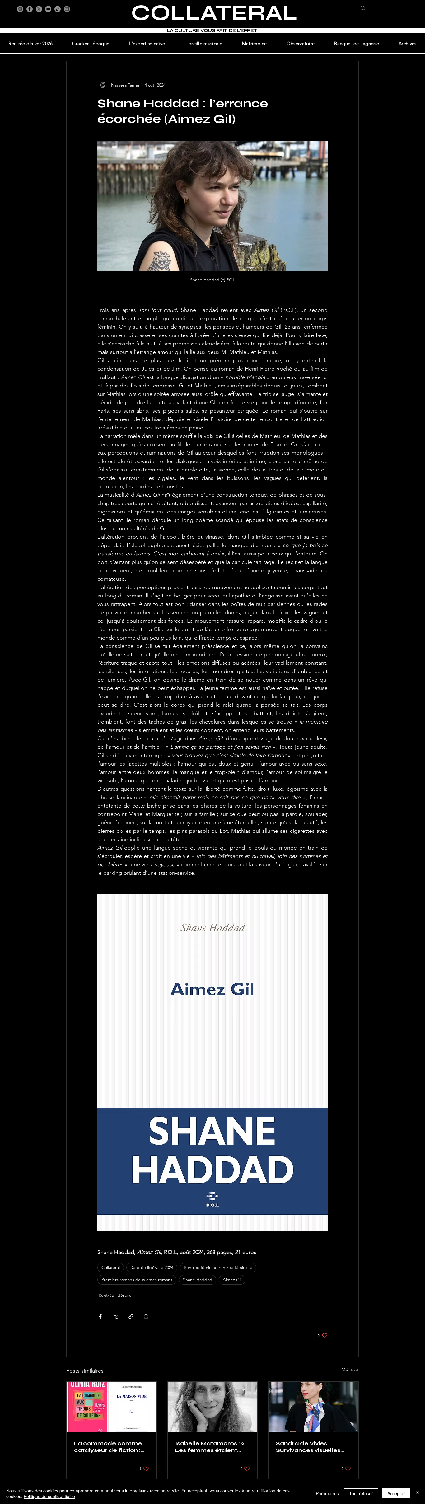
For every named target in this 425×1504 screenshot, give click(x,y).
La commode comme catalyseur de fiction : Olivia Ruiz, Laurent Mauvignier (108, 1447)
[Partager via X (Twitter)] (116, 1316)
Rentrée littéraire (115, 1295)
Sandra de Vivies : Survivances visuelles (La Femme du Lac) (308, 1447)
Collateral (110, 1267)
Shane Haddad (197, 1279)
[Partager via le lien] (131, 1316)
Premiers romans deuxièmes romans (136, 1279)
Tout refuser (361, 1493)
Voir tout (350, 1370)
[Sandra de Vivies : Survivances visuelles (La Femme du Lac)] (313, 1407)
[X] (39, 9)
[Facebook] (29, 9)
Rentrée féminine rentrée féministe (218, 1267)
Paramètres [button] (327, 1493)
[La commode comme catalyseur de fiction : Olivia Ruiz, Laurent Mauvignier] (111, 1407)
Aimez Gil (232, 1279)
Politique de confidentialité (49, 1496)
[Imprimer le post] (146, 1316)
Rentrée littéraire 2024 (151, 1267)
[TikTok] (57, 9)
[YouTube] (48, 9)
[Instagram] (20, 9)
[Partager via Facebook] (100, 1316)
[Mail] (67, 9)
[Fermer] (417, 1493)
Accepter (396, 1493)
